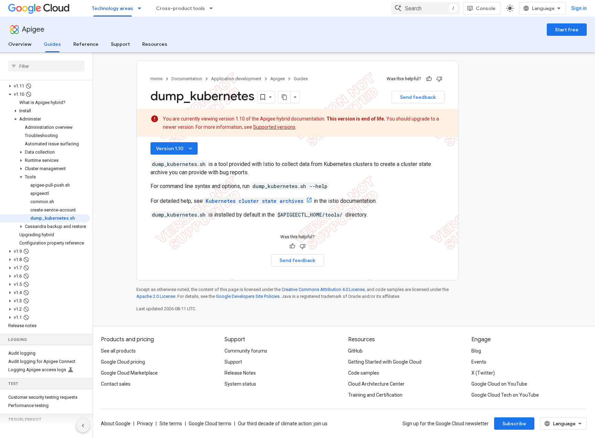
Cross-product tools (180, 8)
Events (478, 362)
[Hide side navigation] (83, 425)
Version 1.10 (175, 148)
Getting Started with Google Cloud (384, 362)
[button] (45, 86)
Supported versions (274, 127)
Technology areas (112, 8)
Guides (52, 44)
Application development (236, 78)
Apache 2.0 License (155, 296)
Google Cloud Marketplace (129, 373)
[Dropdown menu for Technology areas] (141, 8)
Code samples (363, 373)
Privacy (145, 423)
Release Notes (240, 373)
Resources (154, 44)
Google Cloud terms (210, 423)
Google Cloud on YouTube (499, 384)
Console (485, 8)
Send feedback (418, 97)
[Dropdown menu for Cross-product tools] (213, 8)
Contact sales (116, 384)
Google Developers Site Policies (248, 296)
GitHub (355, 351)
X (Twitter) (483, 373)
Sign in (579, 8)
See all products (118, 351)
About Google (116, 423)
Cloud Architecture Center (376, 384)
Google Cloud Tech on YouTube (505, 395)
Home (156, 78)
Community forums (246, 351)
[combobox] (425, 8)
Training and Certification (375, 395)
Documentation (186, 78)
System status (240, 384)
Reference (85, 44)
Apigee (33, 29)
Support (120, 44)
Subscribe (514, 423)
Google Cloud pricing (123, 362)
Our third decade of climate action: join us (282, 423)
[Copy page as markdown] (284, 97)
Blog (476, 351)
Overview (19, 44)
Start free (566, 30)
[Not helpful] (439, 79)
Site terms (170, 423)
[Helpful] (429, 79)
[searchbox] (46, 66)
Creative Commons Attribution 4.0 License (323, 289)
